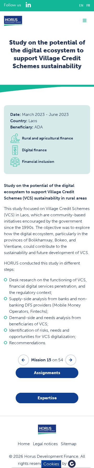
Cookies (51, 463)
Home (24, 443)
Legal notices (45, 443)
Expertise (47, 397)
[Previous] (23, 359)
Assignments (47, 372)
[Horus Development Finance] (13, 21)
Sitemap (68, 443)
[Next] (70, 359)
